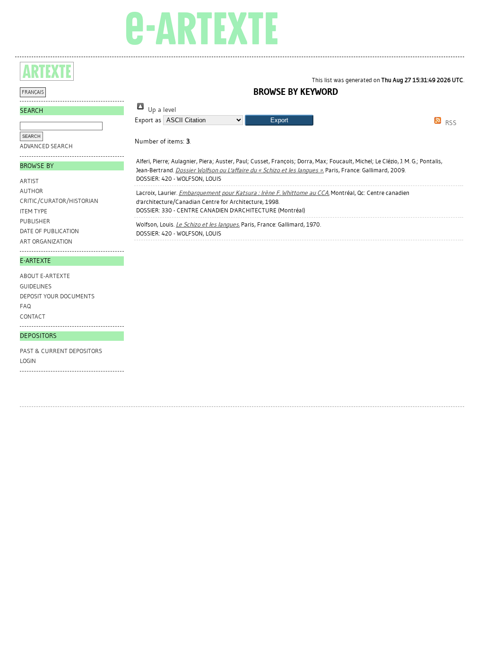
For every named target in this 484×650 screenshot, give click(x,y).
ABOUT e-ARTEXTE (45, 275)
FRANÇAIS (33, 92)
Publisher (35, 221)
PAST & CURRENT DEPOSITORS (61, 351)
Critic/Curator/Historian (59, 200)
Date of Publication (49, 231)
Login (28, 360)
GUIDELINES (36, 286)
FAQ (25, 306)
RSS (450, 123)
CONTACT (32, 316)
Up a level (161, 110)
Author (31, 190)
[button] (279, 120)
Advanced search (46, 146)
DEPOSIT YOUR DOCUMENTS (57, 296)
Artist (29, 181)
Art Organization (46, 241)
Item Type (33, 211)
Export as (148, 120)
